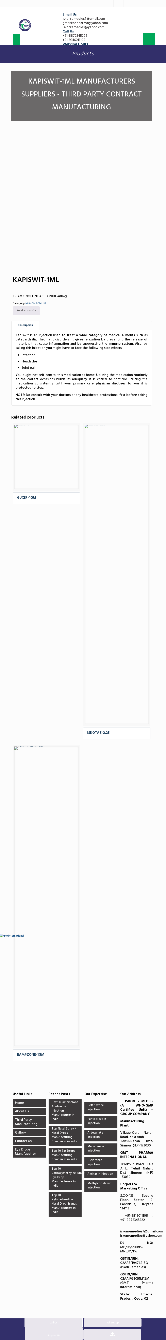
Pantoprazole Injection (96, 1121)
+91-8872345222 (75, 36)
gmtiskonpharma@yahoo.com (85, 23)
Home (19, 1103)
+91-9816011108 (74, 40)
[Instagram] (148, 3)
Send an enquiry (26, 310)
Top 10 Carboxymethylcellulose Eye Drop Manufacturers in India (65, 1177)
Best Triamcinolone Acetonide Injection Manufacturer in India (65, 1111)
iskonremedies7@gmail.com (84, 19)
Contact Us (23, 1141)
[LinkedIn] (128, 3)
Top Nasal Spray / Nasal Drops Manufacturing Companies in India (64, 1135)
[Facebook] (108, 3)
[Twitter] (118, 3)
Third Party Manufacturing (26, 1122)
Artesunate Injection (95, 1135)
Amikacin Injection (100, 1174)
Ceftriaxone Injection (95, 1107)
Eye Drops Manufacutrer (25, 1152)
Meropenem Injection (95, 1148)
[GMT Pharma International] (25, 25)
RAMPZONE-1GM (30, 1055)
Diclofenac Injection (94, 1162)
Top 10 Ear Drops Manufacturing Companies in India (64, 1155)
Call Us (53, 1322)
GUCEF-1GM (26, 498)
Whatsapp (112, 1322)
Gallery (20, 1132)
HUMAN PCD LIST (36, 303)
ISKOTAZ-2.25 (98, 733)
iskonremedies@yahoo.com (83, 27)
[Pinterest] (138, 3)
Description (25, 325)
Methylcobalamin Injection (99, 1185)
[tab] (25, 325)
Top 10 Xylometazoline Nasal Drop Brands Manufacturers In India (64, 1204)
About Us (22, 1111)
